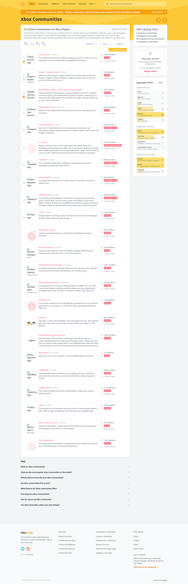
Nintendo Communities (146, 36)
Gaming (147, 29)
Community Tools (65, 553)
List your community (104, 536)
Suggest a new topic (104, 553)
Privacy (136, 540)
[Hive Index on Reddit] (28, 549)
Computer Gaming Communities (150, 39)
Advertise (82, 4)
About (135, 536)
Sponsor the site (102, 544)
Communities (43, 4)
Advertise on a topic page (106, 549)
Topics (31, 4)
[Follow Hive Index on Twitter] (23, 549)
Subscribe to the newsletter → (146, 567)
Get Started (157, 12)
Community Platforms (66, 544)
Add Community (68, 4)
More (91, 4)
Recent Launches (65, 536)
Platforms (55, 4)
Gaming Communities (146, 33)
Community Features (66, 549)
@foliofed (29, 555)
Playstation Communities (147, 42)
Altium (165, 580)
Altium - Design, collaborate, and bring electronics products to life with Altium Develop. (99, 12)
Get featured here (118, 50)
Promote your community (106, 540)
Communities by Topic (67, 540)
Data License (138, 549)
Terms (135, 544)
